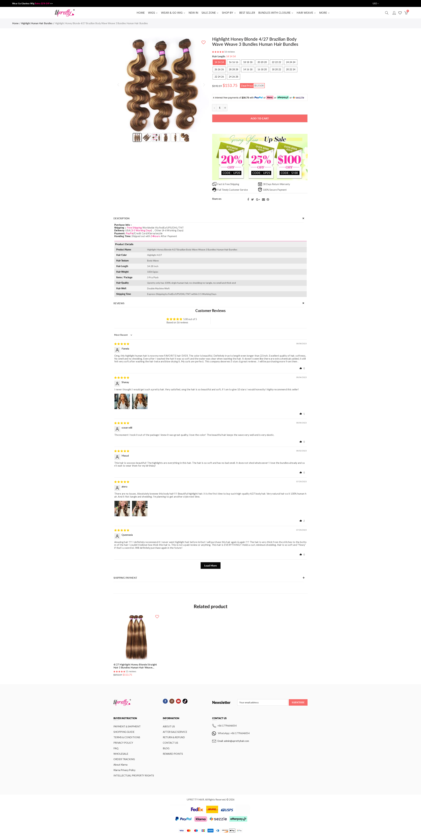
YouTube (178, 701)
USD (375, 3)
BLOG (166, 748)
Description (121, 218)
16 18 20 (262, 69)
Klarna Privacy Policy (124, 770)
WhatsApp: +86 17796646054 (233, 733)
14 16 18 (247, 69)
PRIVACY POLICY (123, 742)
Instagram (171, 701)
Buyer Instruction (125, 718)
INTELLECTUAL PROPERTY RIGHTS (133, 775)
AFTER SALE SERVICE (175, 731)
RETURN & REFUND (174, 737)
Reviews (118, 303)
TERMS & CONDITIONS (126, 737)
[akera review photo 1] (122, 508)
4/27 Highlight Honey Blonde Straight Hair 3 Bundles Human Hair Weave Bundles (135, 666)
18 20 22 (276, 69)
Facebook (248, 199)
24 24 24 (290, 62)
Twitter (252, 199)
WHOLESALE (120, 753)
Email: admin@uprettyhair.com (233, 741)
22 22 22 (276, 62)
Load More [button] (210, 565)
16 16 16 (233, 62)
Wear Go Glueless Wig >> (32, 3)
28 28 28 (233, 69)
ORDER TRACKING (124, 759)
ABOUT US (169, 726)
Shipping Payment (125, 577)
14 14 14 (219, 62)
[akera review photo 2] (140, 508)
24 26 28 (233, 76)
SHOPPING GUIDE (124, 731)
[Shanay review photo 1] (122, 401)
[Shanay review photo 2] (140, 401)
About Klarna (120, 764)
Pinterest (268, 199)
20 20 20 (262, 62)
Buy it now (259, 128)
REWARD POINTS (173, 753)
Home (15, 23)
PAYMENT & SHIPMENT (127, 726)
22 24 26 (219, 76)
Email (263, 199)
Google (258, 199)
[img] (121, 343)
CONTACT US (170, 742)
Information (171, 718)
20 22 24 (290, 69)
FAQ (115, 748)
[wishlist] (203, 42)
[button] (218, 51)
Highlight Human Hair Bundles (36, 23)
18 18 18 (247, 62)
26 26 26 (219, 69)
